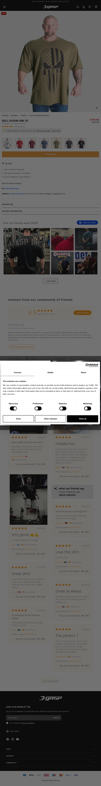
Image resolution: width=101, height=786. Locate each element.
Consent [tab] (17, 372)
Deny (18, 419)
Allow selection (50, 419)
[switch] (38, 408)
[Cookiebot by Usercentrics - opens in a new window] (87, 365)
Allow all (82, 419)
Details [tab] (51, 372)
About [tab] (83, 372)
